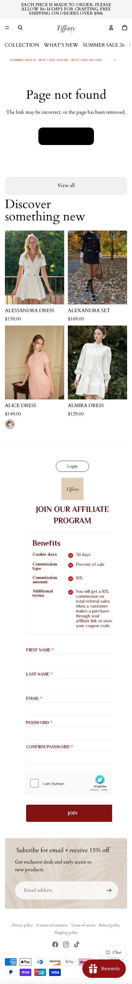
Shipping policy (66, 932)
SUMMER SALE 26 (103, 45)
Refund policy (109, 925)
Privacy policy (22, 925)
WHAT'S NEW (61, 45)
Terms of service (83, 925)
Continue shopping (66, 136)
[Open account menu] (111, 27)
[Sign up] (109, 890)
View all (66, 185)
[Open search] (20, 27)
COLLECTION (22, 45)
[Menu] (7, 28)
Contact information (52, 925)
